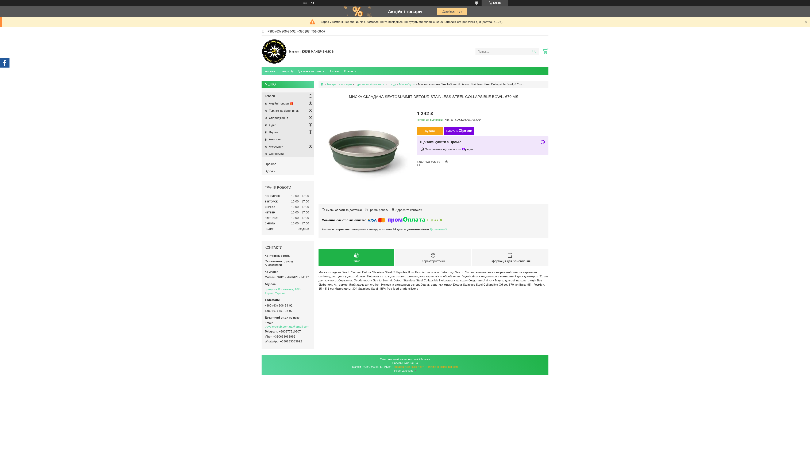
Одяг (272, 125)
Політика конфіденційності (442, 366)
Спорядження (278, 117)
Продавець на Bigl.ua (405, 363)
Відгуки (270, 171)
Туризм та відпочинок (370, 84)
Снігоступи (276, 153)
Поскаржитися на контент (408, 366)
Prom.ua (425, 359)
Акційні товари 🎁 (281, 103)
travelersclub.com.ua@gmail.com (287, 326)
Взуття (273, 132)
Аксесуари (276, 146)
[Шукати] (534, 51)
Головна (269, 71)
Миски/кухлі (407, 84)
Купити (430, 131)
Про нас (334, 71)
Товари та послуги (339, 84)
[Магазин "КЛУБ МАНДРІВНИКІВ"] (274, 51)
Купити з (452, 131)
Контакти (350, 71)
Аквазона (275, 139)
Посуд (391, 84)
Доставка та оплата (311, 71)
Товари (284, 71)
